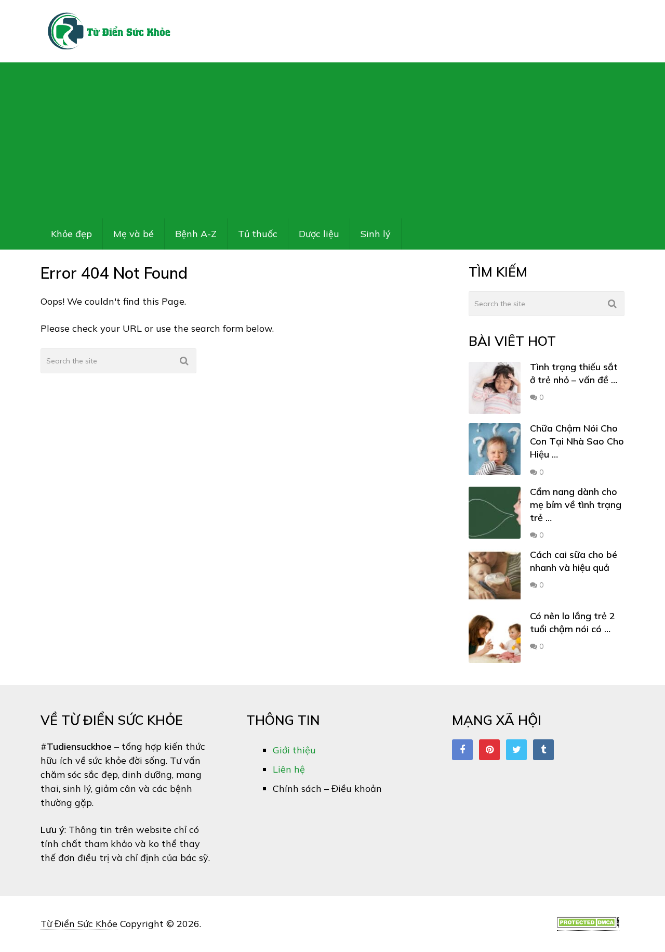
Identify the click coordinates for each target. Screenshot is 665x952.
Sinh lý (376, 234)
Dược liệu (319, 234)
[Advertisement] (332, 140)
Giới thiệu (294, 750)
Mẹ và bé (133, 234)
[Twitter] (516, 749)
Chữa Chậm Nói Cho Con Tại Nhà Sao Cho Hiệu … (577, 441)
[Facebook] (462, 749)
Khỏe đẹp (71, 234)
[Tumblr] (543, 749)
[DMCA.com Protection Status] (588, 924)
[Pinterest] (489, 749)
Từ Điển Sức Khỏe (79, 924)
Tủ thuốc (257, 234)
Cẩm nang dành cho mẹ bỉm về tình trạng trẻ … (575, 505)
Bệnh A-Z (196, 234)
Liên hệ (289, 769)
